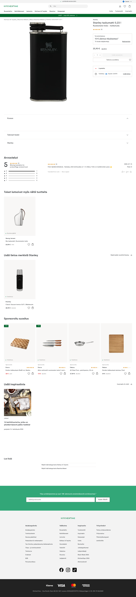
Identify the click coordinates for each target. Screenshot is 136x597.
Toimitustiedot (30, 533)
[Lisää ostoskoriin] (32, 244)
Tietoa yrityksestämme (103, 530)
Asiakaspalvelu (30, 530)
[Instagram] (68, 570)
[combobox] (127, 1)
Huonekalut (63, 544)
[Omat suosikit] (124, 6)
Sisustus (52, 11)
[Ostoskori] (129, 6)
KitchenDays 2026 (83, 558)
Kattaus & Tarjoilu (41, 11)
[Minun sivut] (120, 6)
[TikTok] (74, 570)
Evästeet (28, 554)
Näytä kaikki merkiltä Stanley (120, 255)
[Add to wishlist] (28, 244)
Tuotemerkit (119, 11)
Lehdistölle (100, 540)
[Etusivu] (11, 6)
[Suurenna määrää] (100, 55)
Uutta (111, 11)
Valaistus (62, 551)
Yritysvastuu (100, 533)
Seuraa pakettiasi (30, 537)
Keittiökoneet (19, 11)
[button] (97, 29)
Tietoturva (28, 551)
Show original (65, 171)
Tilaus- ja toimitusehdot (33, 547)
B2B (26, 558)
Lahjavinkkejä (82, 551)
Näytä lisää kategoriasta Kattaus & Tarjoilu (55, 465)
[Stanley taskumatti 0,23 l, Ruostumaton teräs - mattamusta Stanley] (48, 62)
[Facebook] (61, 570)
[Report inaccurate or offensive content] (130, 171)
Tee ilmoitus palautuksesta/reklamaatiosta (39, 544)
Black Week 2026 (83, 554)
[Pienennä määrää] (94, 55)
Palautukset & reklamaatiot (34, 540)
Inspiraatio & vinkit (123, 384)
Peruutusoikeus (30, 562)
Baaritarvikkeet (23, 19)
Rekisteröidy (126, 41)
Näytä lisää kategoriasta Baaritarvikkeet (54, 468)
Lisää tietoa (126, 74)
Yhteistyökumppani (102, 537)
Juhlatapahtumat (83, 547)
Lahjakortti (63, 558)
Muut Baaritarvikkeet (37, 19)
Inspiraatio (128, 11)
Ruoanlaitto (8, 11)
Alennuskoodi (82, 562)
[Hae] (50, 6)
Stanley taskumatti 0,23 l (54, 19)
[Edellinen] (11, 62)
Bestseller (81, 544)
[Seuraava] (85, 62)
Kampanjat (61, 11)
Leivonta (29, 11)
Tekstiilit (62, 547)
